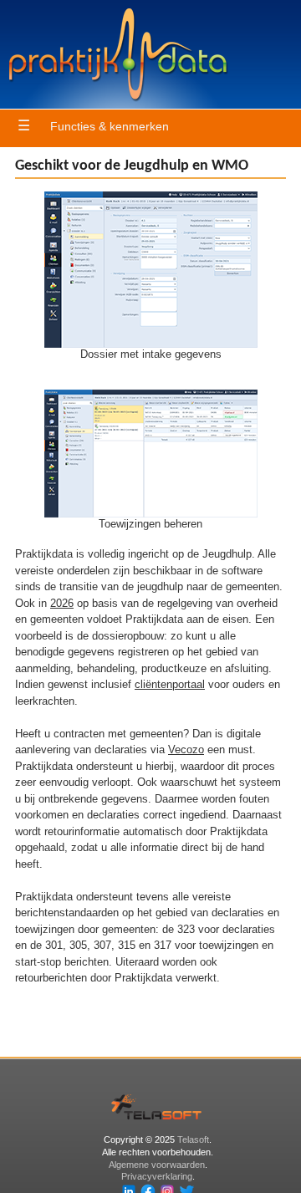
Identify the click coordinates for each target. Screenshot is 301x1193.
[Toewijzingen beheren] (151, 513)
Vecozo (186, 749)
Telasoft (193, 1139)
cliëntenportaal (170, 684)
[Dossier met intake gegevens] (151, 344)
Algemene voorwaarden (157, 1165)
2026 (62, 603)
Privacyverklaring (156, 1176)
